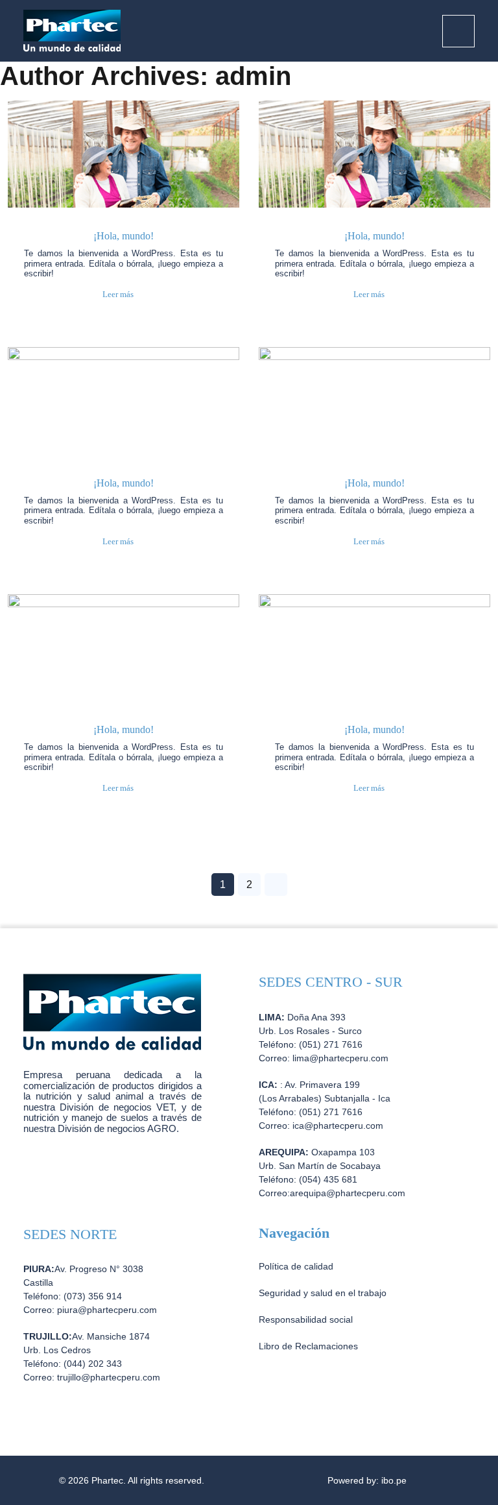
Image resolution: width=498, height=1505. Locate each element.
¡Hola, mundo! (123, 235)
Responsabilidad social (306, 1319)
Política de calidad (296, 1266)
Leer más (118, 294)
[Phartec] (72, 30)
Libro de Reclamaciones (308, 1346)
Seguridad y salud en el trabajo (322, 1293)
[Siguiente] (276, 884)
